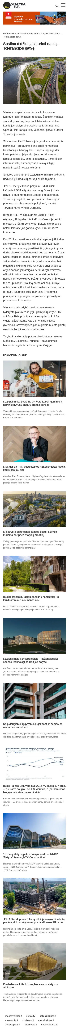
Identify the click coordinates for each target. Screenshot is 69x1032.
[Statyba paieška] (57, 7)
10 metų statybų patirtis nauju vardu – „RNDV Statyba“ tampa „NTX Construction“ (30, 856)
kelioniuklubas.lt (48, 1016)
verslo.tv (30, 1016)
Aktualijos (21, 33)
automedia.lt (11, 1020)
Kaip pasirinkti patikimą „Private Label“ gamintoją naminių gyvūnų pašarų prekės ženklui (32, 403)
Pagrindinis (8, 33)
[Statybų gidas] (14, 8)
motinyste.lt (31, 1024)
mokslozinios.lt (46, 1020)
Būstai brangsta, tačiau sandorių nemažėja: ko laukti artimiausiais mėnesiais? (31, 598)
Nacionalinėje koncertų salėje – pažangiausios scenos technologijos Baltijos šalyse (31, 660)
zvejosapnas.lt (12, 1024)
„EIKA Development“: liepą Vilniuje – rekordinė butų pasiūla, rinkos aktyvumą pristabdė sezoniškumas (34, 921)
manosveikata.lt (13, 1016)
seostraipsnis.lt (49, 1024)
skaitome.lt (28, 1020)
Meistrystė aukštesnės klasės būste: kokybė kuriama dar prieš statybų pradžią (30, 533)
